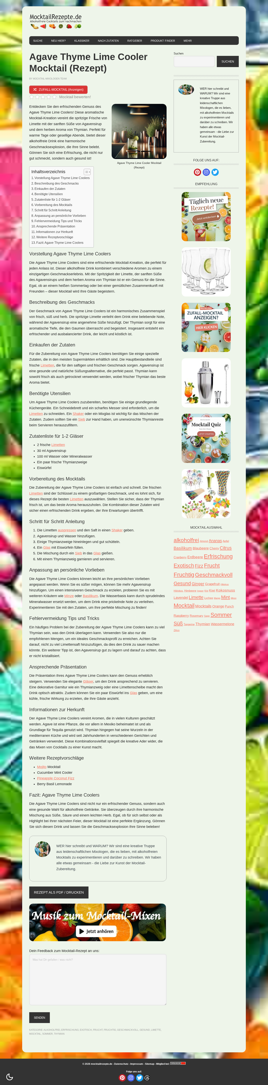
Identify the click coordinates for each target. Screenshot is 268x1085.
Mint (225, 597)
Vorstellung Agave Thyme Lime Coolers (62, 178)
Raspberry (181, 616)
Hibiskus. (178, 590)
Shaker (78, 414)
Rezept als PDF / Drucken (59, 892)
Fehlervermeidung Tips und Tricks (58, 221)
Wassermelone (222, 624)
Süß (178, 623)
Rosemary (196, 615)
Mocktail (35, 1033)
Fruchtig (110, 1030)
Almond (204, 541)
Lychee (208, 598)
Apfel (226, 541)
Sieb (81, 419)
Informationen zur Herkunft (54, 232)
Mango (217, 598)
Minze (69, 596)
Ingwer (200, 591)
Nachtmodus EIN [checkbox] (9, 1077)
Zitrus (177, 630)
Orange (218, 606)
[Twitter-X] (215, 172)
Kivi (206, 590)
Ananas (215, 540)
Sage (207, 616)
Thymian (59, 1033)
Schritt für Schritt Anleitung (53, 210)
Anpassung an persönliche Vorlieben (60, 215)
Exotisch (86, 1030)
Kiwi (212, 590)
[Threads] (147, 1077)
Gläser (88, 681)
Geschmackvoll (128, 1030)
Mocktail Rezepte (55, 21)
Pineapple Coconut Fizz (55, 778)
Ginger (198, 583)
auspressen (67, 530)
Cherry (214, 548)
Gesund (145, 1030)
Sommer (47, 1033)
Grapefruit (212, 584)
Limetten (47, 365)
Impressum (136, 1064)
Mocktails (203, 606)
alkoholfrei (52, 1030)
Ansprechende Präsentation (55, 226)
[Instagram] (206, 172)
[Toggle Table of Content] (85, 172)
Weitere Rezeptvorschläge (54, 237)
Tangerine (189, 624)
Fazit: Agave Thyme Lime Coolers (59, 242)
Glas (46, 547)
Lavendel (181, 598)
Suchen (178, 53)
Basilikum (90, 596)
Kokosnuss (225, 590)
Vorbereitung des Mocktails (53, 205)
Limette (156, 1030)
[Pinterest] (197, 172)
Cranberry (180, 557)
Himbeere (190, 590)
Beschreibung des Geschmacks (57, 183)
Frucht (98, 1030)
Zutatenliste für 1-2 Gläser (52, 199)
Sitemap (149, 1064)
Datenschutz (121, 1064)
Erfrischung (70, 1030)
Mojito (41, 767)
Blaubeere (201, 548)
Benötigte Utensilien (49, 194)
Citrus (226, 548)
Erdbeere (195, 557)
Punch (229, 606)
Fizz (199, 565)
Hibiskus (225, 584)
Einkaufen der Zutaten (50, 188)
